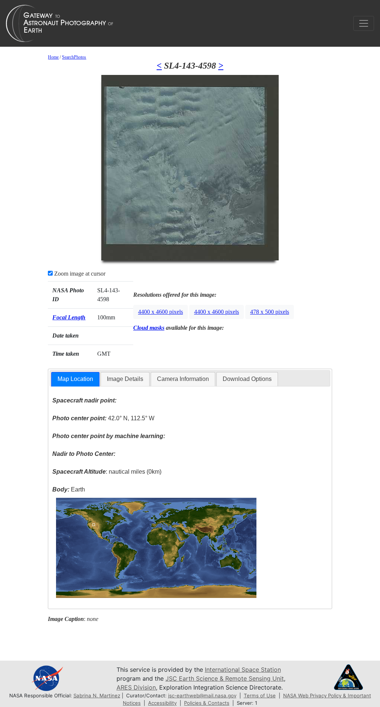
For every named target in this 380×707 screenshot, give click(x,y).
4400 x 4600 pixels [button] (160, 312)
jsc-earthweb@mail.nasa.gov (202, 695)
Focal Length (68, 317)
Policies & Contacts (206, 703)
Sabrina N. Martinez (96, 695)
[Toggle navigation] (363, 23)
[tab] (75, 379)
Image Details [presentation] (125, 379)
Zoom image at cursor (79, 273)
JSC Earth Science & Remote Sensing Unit (225, 678)
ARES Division (136, 687)
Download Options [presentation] (247, 379)
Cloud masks (148, 328)
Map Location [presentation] (75, 379)
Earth (68, 489)
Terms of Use (260, 695)
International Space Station (243, 669)
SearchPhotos (74, 57)
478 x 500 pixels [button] (269, 312)
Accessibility (162, 703)
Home (53, 57)
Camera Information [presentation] (183, 379)
